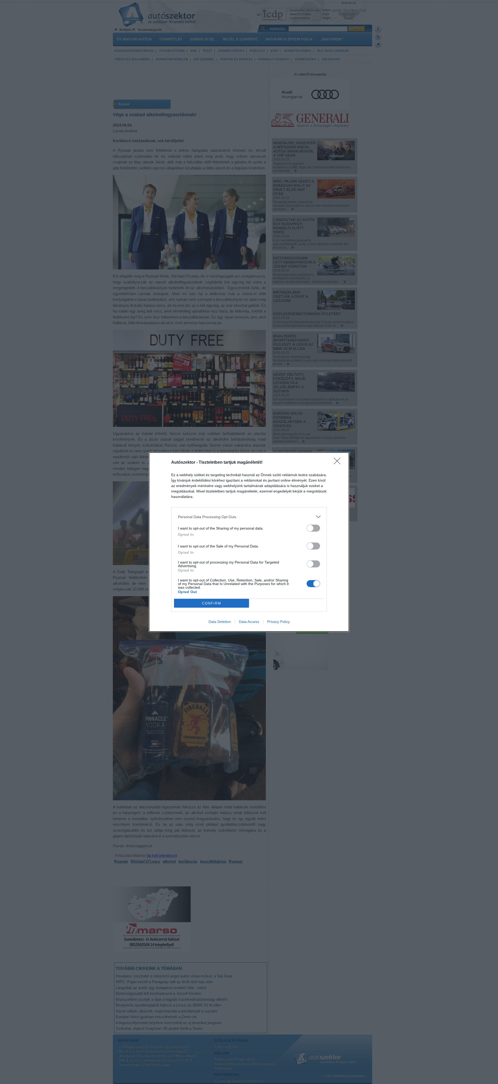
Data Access (249, 622)
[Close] (339, 463)
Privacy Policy (278, 622)
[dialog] (249, 542)
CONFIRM (211, 603)
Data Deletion (220, 622)
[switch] (313, 528)
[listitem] (249, 516)
